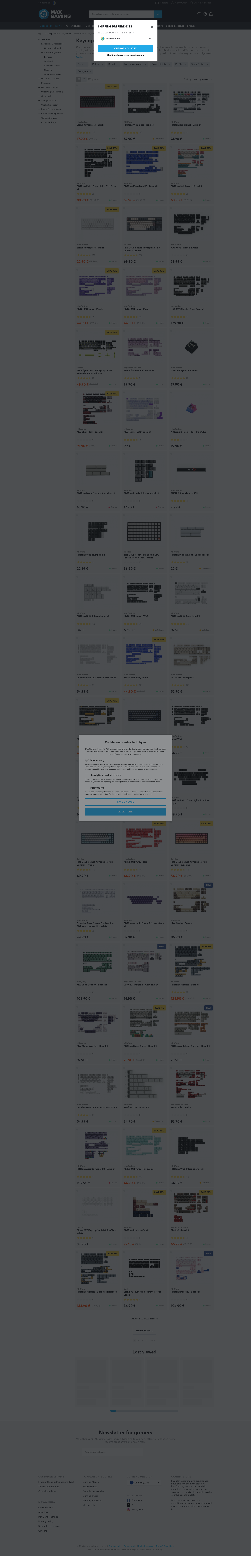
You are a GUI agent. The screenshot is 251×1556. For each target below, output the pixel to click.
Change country (125, 48)
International (113, 39)
